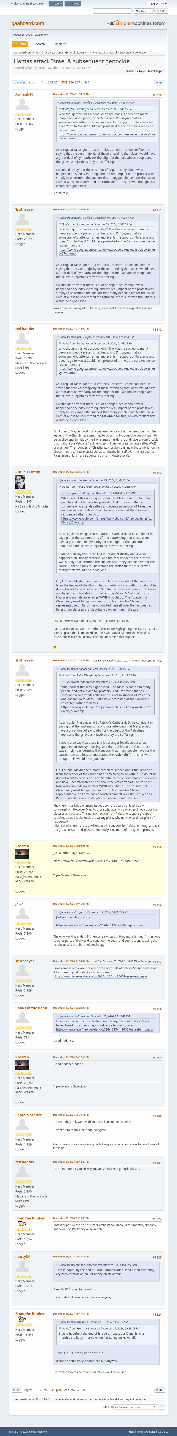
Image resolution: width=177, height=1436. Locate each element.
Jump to (107, 1407)
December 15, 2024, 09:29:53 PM (71, 1218)
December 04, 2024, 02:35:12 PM (71, 471)
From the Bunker (30, 1218)
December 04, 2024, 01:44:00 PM (71, 328)
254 (56, 82)
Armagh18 (24, 94)
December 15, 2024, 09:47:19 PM (71, 1313)
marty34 (22, 1256)
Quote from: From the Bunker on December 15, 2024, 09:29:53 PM (98, 1265)
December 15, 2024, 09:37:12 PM (71, 1256)
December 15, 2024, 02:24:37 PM (71, 1007)
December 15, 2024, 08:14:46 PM (71, 1161)
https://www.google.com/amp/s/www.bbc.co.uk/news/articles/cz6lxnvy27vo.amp (107, 136)
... (46, 82)
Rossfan (22, 846)
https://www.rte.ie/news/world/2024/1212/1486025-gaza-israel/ (97, 861)
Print (159, 82)
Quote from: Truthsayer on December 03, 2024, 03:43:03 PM (97, 109)
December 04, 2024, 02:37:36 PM (71, 660)
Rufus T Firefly (27, 472)
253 (50, 82)
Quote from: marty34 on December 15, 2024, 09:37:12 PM (93, 1322)
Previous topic (135, 71)
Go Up (17, 1390)
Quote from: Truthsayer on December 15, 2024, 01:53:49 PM (94, 1016)
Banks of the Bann (31, 1008)
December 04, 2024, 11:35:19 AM (71, 94)
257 (77, 82)
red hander (24, 328)
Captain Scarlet (28, 1114)
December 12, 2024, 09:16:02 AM (71, 903)
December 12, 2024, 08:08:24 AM (71, 845)
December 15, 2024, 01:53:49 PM (71, 961)
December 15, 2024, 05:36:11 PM (71, 1114)
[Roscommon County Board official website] (17, 886)
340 (87, 82)
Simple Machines (38, 1431)
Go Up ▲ (163, 1431)
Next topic (155, 71)
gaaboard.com (27, 23)
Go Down (19, 82)
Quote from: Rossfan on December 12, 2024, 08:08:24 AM (92, 912)
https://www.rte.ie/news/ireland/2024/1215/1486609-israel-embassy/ (100, 976)
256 (71, 82)
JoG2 (19, 904)
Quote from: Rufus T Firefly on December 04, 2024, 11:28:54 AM (96, 102)
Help (131, 1431)
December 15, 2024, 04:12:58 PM (71, 1057)
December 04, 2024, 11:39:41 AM (71, 209)
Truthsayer (24, 209)
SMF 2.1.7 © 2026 (18, 1431)
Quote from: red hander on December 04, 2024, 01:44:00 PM (94, 480)
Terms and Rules (146, 1431)
